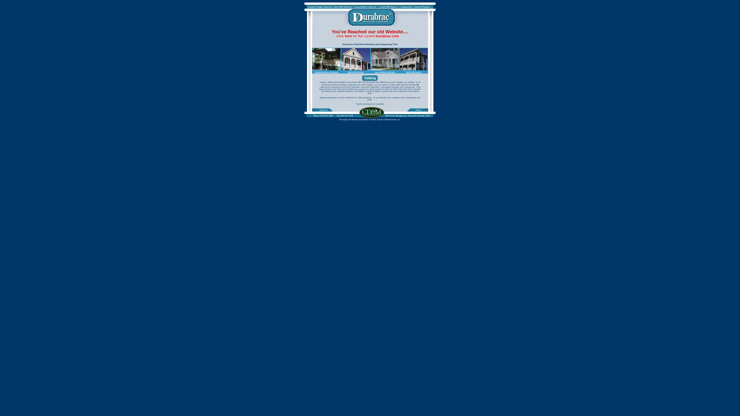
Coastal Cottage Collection (326, 72)
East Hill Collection (356, 72)
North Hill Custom (413, 72)
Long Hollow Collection (385, 72)
